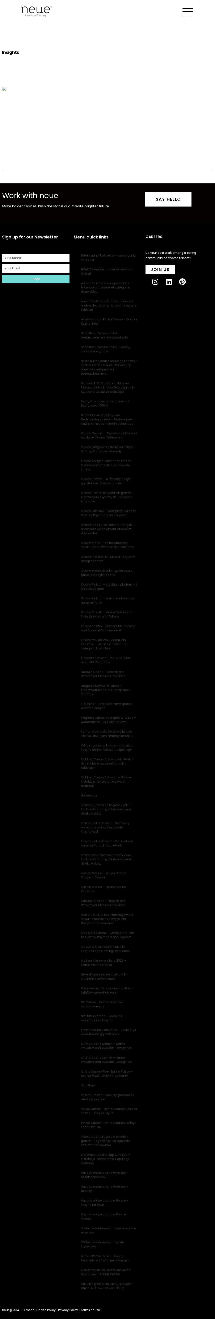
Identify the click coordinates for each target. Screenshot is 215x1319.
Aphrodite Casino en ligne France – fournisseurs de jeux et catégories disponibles (106, 287)
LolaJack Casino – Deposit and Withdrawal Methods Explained (103, 903)
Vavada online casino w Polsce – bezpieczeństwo (104, 1175)
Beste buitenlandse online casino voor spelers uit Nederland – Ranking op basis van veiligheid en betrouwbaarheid (109, 367)
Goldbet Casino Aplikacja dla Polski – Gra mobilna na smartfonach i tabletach (107, 763)
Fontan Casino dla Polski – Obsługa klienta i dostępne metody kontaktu (107, 733)
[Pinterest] (186, 285)
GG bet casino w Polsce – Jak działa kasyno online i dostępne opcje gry (107, 747)
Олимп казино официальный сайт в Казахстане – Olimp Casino (105, 1272)
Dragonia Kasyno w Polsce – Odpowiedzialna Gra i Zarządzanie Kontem (105, 690)
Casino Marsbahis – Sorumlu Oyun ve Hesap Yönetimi (108, 559)
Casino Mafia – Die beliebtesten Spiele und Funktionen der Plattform (107, 545)
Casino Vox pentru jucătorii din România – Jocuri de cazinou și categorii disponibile (103, 644)
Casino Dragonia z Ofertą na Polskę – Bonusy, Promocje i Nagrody (108, 449)
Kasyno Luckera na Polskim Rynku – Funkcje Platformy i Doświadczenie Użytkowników (106, 809)
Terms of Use (90, 1310)
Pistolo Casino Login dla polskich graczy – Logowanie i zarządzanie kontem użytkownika (105, 1141)
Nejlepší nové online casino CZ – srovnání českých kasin (104, 976)
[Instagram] (158, 285)
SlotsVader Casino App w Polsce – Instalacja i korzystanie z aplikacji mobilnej (105, 1159)
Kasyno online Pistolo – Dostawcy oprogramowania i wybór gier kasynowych (105, 827)
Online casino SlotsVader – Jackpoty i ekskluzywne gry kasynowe (108, 1032)
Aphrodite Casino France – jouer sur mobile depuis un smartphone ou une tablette (108, 305)
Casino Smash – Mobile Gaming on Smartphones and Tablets (106, 614)
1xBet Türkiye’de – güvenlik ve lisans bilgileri (107, 271)
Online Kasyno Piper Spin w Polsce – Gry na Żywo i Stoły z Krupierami (107, 1073)
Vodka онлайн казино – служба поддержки (103, 1244)
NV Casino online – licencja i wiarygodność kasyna (101, 1018)
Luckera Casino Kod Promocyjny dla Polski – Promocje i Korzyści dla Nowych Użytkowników (107, 919)
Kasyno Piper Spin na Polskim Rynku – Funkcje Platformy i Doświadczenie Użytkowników (108, 859)
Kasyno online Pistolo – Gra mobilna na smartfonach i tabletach (107, 843)
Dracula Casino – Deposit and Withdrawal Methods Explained (103, 674)
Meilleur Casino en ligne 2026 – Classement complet (103, 962)
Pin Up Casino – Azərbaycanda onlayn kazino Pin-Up (108, 1125)
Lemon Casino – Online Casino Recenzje (103, 889)
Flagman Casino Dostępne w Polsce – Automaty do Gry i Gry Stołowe (108, 720)
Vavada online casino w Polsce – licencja (104, 1216)
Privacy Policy (68, 1310)
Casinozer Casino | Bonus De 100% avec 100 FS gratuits (105, 660)
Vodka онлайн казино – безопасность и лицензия (108, 1230)
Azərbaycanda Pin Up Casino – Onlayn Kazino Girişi (109, 321)
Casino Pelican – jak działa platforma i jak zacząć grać (109, 586)
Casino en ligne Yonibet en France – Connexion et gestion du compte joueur (107, 465)
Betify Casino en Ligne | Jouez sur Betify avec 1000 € (105, 403)
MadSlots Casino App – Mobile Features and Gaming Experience (105, 949)
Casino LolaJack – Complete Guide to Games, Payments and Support (108, 513)
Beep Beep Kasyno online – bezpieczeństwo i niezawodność (104, 335)
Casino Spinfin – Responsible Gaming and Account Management (108, 628)
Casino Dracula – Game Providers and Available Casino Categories (109, 435)
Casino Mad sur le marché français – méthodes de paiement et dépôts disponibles (108, 529)
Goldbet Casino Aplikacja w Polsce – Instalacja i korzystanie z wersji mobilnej (107, 781)
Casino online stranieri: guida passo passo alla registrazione (106, 573)
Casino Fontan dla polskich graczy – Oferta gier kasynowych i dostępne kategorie (107, 497)
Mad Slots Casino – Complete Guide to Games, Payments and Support (107, 935)
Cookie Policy (46, 1310)
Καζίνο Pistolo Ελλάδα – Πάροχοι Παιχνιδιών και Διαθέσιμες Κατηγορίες (105, 1258)
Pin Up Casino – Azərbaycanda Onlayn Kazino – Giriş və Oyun (109, 1111)
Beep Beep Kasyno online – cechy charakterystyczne (105, 349)
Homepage (89, 795)
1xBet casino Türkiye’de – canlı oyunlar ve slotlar (109, 257)
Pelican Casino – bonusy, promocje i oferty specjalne (107, 1097)
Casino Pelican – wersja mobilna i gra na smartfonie (108, 600)
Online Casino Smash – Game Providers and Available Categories (106, 1046)
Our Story (88, 1085)
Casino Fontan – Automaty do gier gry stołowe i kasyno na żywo (106, 481)
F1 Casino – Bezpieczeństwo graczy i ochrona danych (107, 706)
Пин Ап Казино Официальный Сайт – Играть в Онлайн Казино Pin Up (107, 1286)
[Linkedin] (172, 285)
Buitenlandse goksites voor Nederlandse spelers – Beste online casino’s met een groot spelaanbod (107, 419)
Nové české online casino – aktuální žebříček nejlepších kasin (107, 990)
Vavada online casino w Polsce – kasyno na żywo (104, 1202)
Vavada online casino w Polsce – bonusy (104, 1189)
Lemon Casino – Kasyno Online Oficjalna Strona (103, 875)
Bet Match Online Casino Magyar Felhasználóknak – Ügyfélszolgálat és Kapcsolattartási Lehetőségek (108, 387)
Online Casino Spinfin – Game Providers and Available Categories (106, 1060)
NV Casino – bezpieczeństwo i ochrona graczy (103, 1004)
